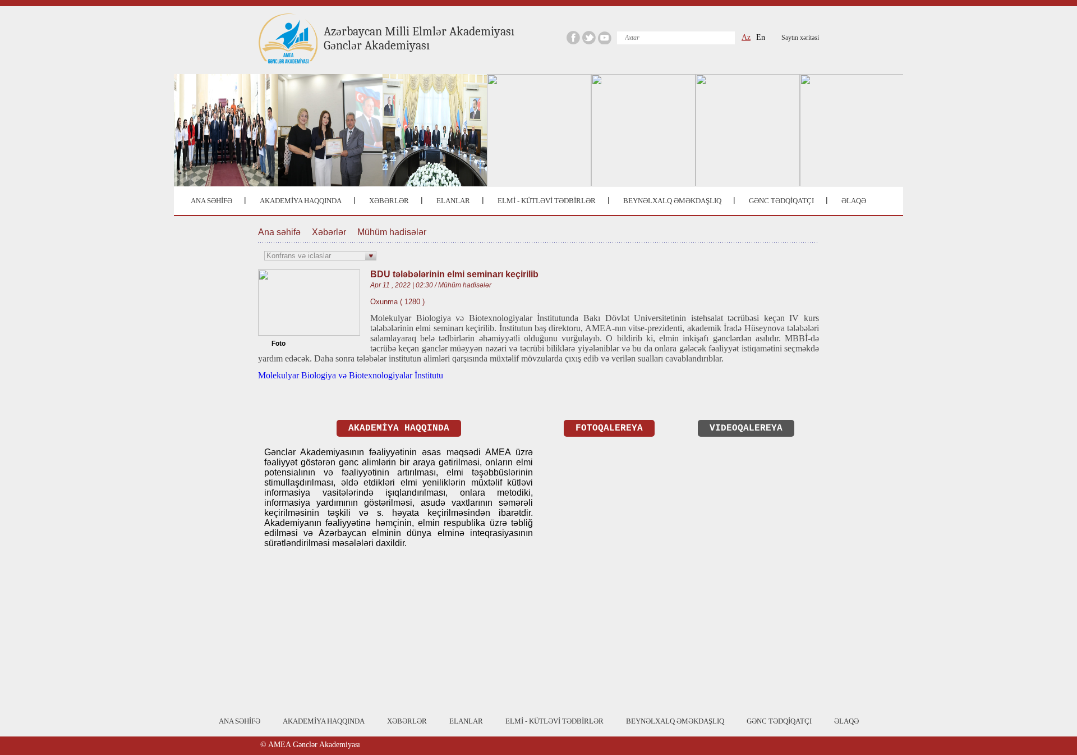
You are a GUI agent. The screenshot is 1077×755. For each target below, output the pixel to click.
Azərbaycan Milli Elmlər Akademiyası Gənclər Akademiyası (419, 38)
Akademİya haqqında (398, 428)
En (760, 37)
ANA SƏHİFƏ (211, 200)
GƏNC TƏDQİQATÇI (781, 200)
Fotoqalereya (609, 428)
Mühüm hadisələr (391, 232)
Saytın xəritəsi (800, 38)
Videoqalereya (746, 428)
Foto (278, 343)
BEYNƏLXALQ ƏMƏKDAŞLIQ (672, 200)
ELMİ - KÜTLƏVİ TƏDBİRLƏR (547, 200)
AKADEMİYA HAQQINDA (301, 200)
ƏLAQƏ (853, 200)
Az (746, 37)
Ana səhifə (279, 232)
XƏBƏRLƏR (389, 200)
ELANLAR (453, 200)
